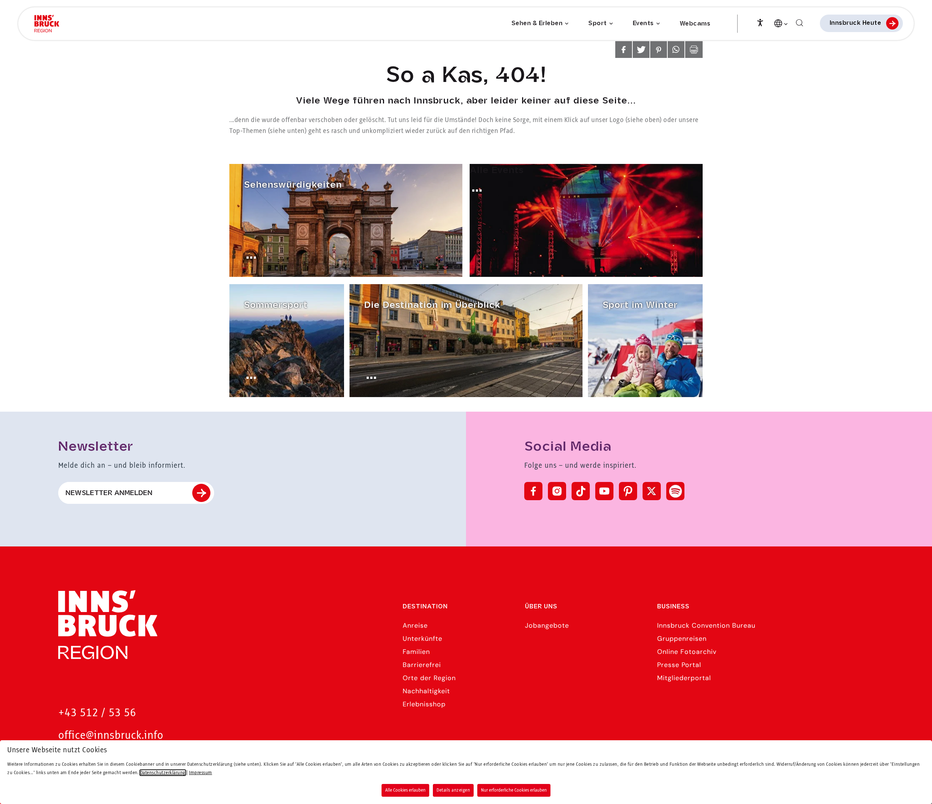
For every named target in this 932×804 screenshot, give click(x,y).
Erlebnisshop (424, 704)
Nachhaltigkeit (426, 691)
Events (643, 23)
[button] (623, 49)
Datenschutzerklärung (162, 772)
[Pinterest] (628, 491)
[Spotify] (675, 491)
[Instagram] (557, 491)
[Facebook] (533, 491)
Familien (416, 651)
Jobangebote (547, 625)
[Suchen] (799, 23)
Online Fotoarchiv (686, 651)
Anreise (415, 625)
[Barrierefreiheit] (760, 22)
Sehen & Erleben (537, 23)
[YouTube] (604, 491)
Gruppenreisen (682, 638)
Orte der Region (429, 678)
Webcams (695, 24)
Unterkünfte (422, 638)
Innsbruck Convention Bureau (706, 625)
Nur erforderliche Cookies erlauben (514, 790)
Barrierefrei (422, 664)
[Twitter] (652, 491)
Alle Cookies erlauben (405, 790)
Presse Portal (679, 664)
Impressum (200, 772)
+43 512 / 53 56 (97, 713)
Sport (597, 23)
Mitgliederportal (684, 678)
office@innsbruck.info (110, 736)
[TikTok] (581, 491)
